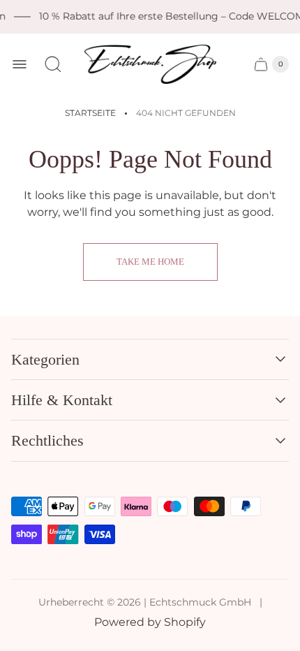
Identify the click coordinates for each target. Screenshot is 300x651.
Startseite (90, 113)
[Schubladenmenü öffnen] (19, 64)
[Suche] (53, 64)
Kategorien (45, 359)
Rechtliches (47, 440)
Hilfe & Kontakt (61, 400)
